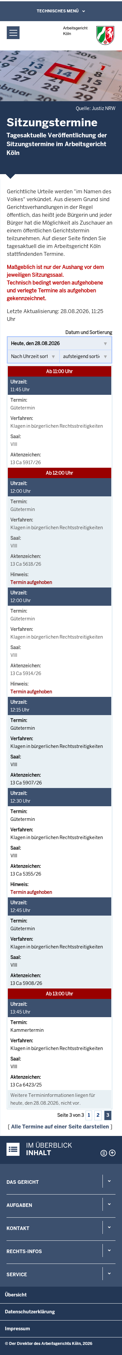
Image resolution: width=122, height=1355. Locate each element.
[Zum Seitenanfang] (112, 1153)
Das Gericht (23, 1182)
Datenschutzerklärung (30, 1312)
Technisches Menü (58, 11)
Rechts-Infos (24, 1251)
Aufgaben (19, 1205)
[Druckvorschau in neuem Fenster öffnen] (102, 1153)
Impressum (17, 1329)
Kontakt (18, 1228)
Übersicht (16, 1295)
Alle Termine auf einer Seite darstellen (60, 1126)
